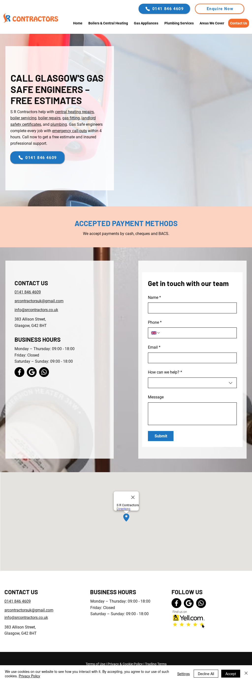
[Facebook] (19, 372)
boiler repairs (49, 118)
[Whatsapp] (44, 372)
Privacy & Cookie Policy (125, 664)
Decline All (206, 673)
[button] (219, 9)
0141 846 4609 (28, 292)
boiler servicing (23, 118)
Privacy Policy (29, 675)
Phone (155, 322)
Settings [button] (183, 673)
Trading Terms (156, 664)
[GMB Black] (32, 372)
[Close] (246, 673)
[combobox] (192, 382)
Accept (230, 673)
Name (154, 297)
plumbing (58, 124)
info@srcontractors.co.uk (36, 309)
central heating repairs (74, 111)
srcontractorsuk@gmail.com (39, 301)
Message (156, 397)
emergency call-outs (69, 130)
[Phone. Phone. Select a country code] (155, 333)
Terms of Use (95, 664)
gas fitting (71, 118)
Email (154, 347)
